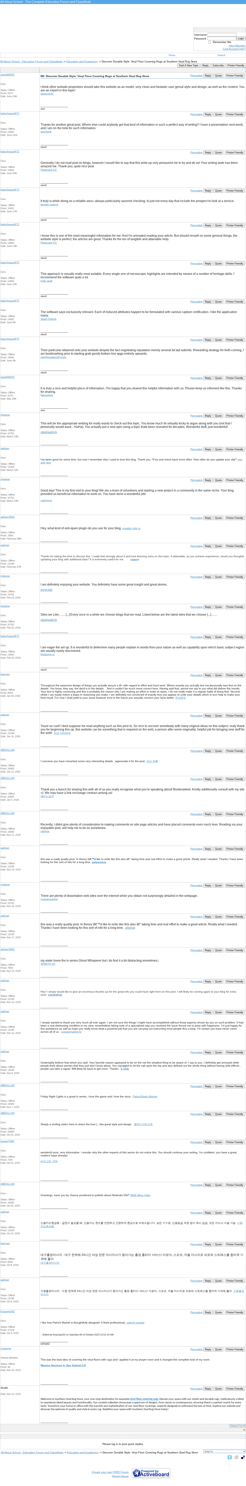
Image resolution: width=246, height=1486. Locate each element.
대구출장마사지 (50, 1262)
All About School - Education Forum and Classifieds (31, 61)
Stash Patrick (49, 319)
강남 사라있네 (62, 733)
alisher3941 (8, 516)
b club (125, 1068)
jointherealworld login (53, 357)
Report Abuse (120, 1476)
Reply (205, 65)
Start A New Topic (189, 65)
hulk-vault (46, 280)
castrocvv (46, 500)
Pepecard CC (49, 169)
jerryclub (46, 590)
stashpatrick (49, 432)
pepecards (47, 93)
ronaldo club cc (131, 528)
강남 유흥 (152, 761)
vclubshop (55, 994)
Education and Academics (82, 61)
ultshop (45, 831)
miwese (5, 414)
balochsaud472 (10, 113)
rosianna (6, 1348)
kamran (5, 674)
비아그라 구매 (49, 1161)
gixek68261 (8, 74)
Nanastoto (47, 395)
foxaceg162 (8, 1311)
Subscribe (218, 65)
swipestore (99, 862)
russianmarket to (71, 1031)
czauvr (134, 559)
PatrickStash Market (145, 1096)
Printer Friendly (236, 65)
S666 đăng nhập (140, 1195)
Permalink (196, 75)
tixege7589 (7, 1141)
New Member (237, 45)
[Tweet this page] (230, 1457)
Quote (218, 75)
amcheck (46, 131)
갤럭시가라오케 (143, 1124)
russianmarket (49, 899)
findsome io (48, 654)
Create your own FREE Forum (110, 1472)
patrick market (135, 1322)
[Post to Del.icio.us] (243, 1457)
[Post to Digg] (236, 1457)
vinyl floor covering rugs (144, 1399)
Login (241, 38)
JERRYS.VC (48, 963)
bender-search (49, 204)
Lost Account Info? (234, 48)
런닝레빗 (180, 697)
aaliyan (5, 448)
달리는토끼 (47, 796)
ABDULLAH (8, 749)
